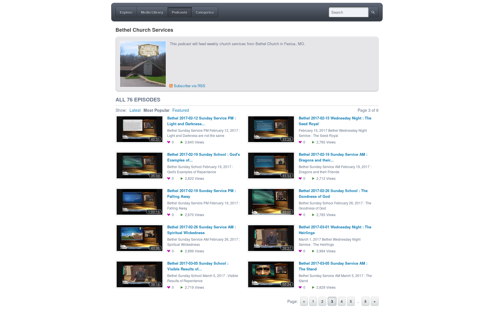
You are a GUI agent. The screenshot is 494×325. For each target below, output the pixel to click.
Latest (135, 110)
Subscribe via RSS (189, 85)
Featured (180, 110)
